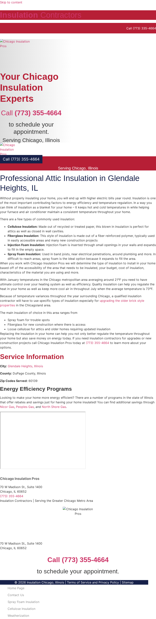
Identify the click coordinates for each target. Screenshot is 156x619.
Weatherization (18, 615)
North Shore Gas (54, 407)
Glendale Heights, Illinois (25, 366)
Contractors (40, 14)
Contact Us (16, 595)
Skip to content (11, 2)
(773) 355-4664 (97, 343)
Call (31, 113)
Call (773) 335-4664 (141, 28)
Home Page (16, 588)
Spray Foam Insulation (23, 602)
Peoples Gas (25, 407)
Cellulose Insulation (21, 609)
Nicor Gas (7, 407)
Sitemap (128, 582)
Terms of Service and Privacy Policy (93, 582)
